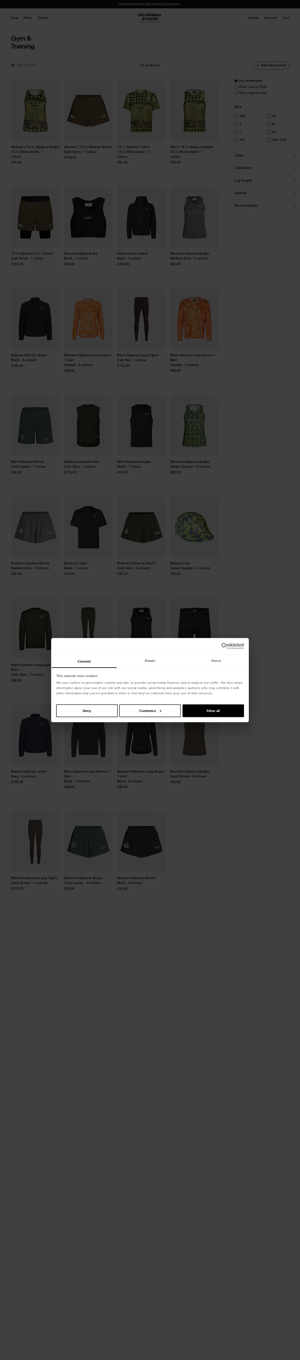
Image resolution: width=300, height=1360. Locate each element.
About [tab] (216, 660)
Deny (87, 710)
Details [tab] (150, 660)
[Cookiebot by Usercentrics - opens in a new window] (225, 646)
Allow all (213, 710)
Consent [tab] (84, 661)
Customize (147, 710)
